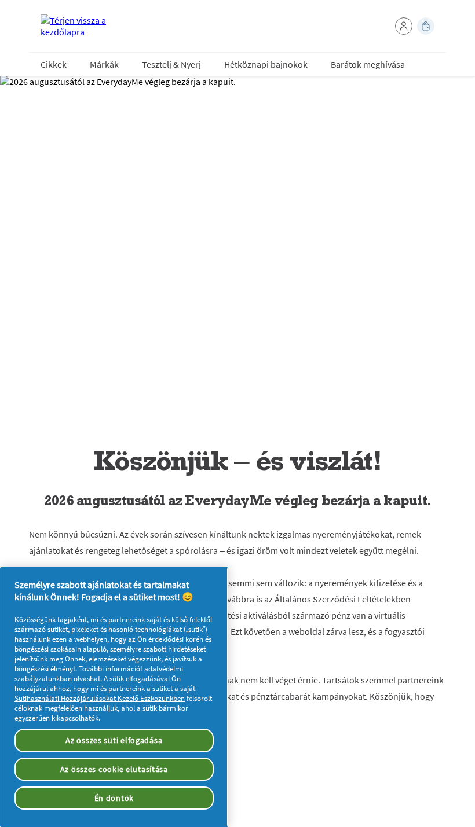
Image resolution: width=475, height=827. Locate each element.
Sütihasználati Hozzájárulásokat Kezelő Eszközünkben (99, 698)
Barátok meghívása (368, 64)
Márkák (104, 64)
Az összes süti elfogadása (113, 740)
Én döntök (114, 798)
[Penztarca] (425, 26)
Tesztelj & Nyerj (171, 64)
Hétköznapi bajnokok (266, 64)
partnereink (126, 619)
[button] (403, 26)
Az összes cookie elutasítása (114, 769)
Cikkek (54, 64)
